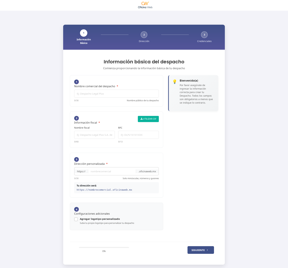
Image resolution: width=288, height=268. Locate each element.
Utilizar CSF (149, 118)
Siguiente (198, 250)
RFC (120, 127)
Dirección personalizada (91, 162)
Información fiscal (87, 120)
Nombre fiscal (82, 127)
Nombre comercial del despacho (96, 84)
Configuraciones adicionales (92, 212)
